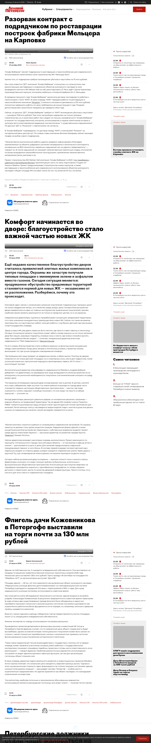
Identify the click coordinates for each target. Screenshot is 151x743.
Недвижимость (56, 195)
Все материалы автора (35, 65)
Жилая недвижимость (101, 493)
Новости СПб (24, 493)
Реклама (96, 9)
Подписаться (93, 2)
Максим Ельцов (47, 341)
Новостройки (116, 493)
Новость (68, 195)
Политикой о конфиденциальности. (54, 740)
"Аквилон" (9, 435)
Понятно (143, 738)
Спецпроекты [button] (64, 9)
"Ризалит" (36, 102)
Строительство (27, 195)
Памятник (14, 195)
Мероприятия (83, 9)
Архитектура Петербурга (53, 702)
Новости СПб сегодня (39, 493)
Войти (139, 9)
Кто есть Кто (109, 9)
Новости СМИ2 (11, 210)
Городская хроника (41, 195)
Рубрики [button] (47, 9)
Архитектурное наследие (19, 702)
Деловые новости (56, 493)
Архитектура (36, 702)
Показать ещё (118, 116)
